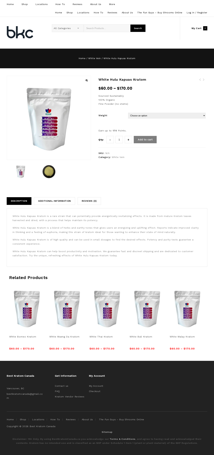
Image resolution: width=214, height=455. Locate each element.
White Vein (94, 58)
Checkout (94, 391)
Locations (41, 4)
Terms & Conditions (122, 439)
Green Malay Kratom (200, 82)
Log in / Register (197, 12)
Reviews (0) (89, 201)
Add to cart (145, 139)
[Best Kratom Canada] (20, 32)
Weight (102, 115)
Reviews (77, 4)
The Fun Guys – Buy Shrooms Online (159, 12)
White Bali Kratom (204, 82)
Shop (25, 4)
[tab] (20, 201)
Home (10, 4)
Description (19, 201)
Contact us (61, 386)
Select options (23, 300)
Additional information (54, 201)
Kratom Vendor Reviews (69, 396)
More (112, 4)
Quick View (30, 300)
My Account (96, 386)
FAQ (57, 391)
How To (60, 4)
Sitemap (107, 432)
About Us (95, 4)
